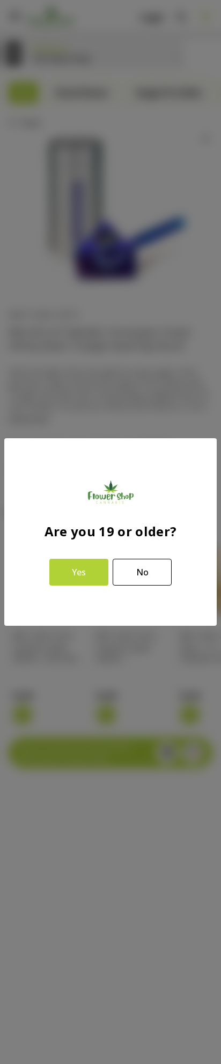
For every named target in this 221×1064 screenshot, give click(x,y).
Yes (79, 572)
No (142, 572)
